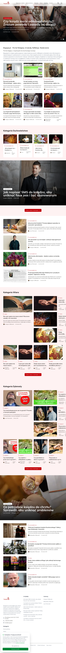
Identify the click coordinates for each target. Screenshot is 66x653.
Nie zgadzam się (15, 646)
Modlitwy (46, 3)
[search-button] (58, 3)
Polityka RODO (33, 645)
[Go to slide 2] (62, 39)
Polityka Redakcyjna (41, 645)
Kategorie (6, 626)
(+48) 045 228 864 (9, 620)
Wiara (41, 3)
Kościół (50, 3)
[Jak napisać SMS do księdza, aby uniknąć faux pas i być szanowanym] (33, 182)
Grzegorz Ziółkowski (7, 198)
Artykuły (25, 596)
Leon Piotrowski (6, 31)
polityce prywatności (20, 642)
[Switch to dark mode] (61, 3)
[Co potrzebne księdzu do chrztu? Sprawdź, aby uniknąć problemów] (33, 497)
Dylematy (36, 3)
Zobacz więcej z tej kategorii (32, 210)
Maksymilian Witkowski (48, 601)
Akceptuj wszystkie (15, 649)
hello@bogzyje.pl (8, 622)
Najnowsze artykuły (20, 3)
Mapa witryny (48, 645)
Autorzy (46, 596)
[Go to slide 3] (63, 39)
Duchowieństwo (29, 3)
